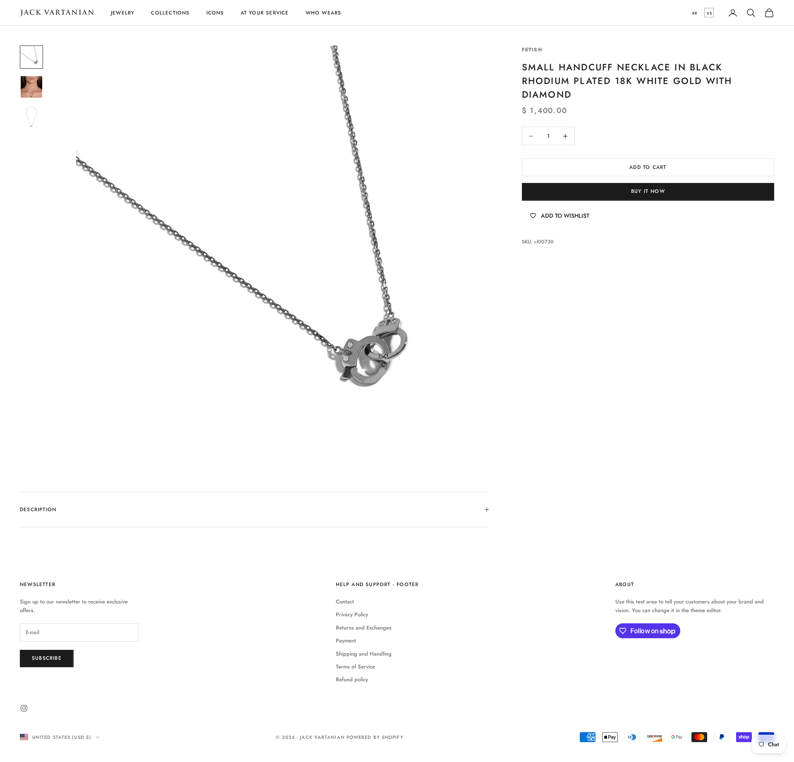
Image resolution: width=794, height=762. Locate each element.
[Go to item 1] (31, 57)
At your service (265, 13)
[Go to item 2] (31, 87)
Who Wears (324, 13)
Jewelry (122, 13)
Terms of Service (355, 667)
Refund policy (352, 679)
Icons (215, 13)
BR (694, 13)
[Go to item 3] (31, 116)
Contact (345, 602)
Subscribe (47, 658)
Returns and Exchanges (364, 628)
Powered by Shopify (375, 737)
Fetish (532, 49)
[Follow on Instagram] (24, 708)
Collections (170, 13)
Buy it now (648, 191)
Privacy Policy (352, 614)
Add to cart (647, 167)
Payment (346, 640)
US (709, 13)
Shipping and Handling (364, 654)
